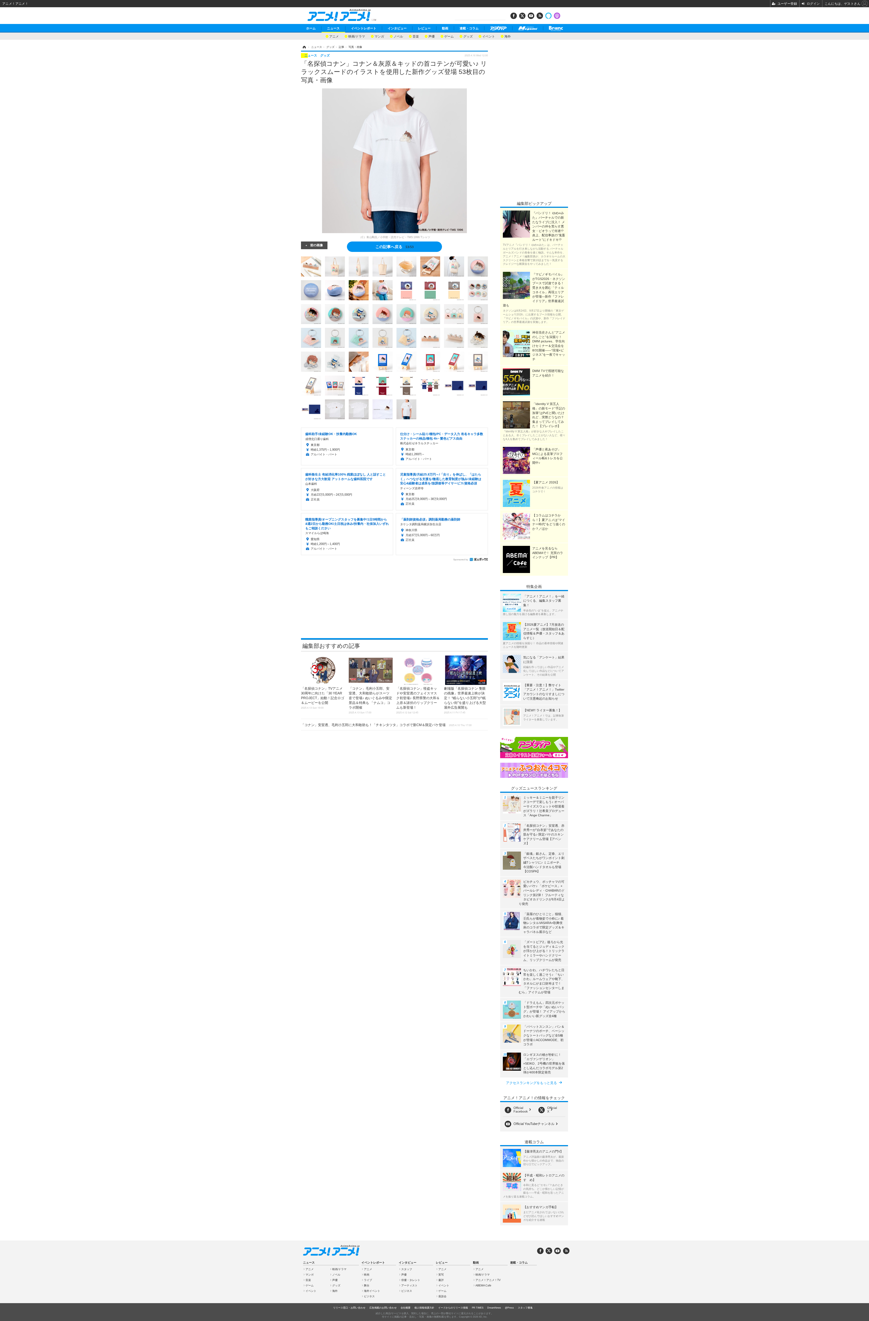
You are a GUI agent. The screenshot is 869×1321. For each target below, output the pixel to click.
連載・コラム (469, 28)
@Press (509, 1307)
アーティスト (409, 1285)
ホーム (311, 28)
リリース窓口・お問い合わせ (349, 1307)
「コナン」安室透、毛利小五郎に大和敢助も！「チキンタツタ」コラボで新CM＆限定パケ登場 (386, 725)
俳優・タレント (410, 1280)
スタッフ (406, 1269)
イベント (488, 36)
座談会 (442, 1296)
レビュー (424, 28)
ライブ (368, 1280)
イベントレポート (363, 28)
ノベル (398, 36)
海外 (507, 36)
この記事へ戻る (394, 246)
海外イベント (372, 1291)
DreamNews (494, 1307)
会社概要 (406, 1307)
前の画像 (316, 244)
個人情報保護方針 (424, 1307)
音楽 (416, 36)
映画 (366, 1274)
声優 (431, 36)
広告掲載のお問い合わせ (383, 1307)
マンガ (379, 36)
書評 (441, 1280)
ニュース (333, 28)
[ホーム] (304, 47)
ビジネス (369, 1296)
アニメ (334, 36)
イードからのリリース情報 (453, 1307)
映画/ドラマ (356, 36)
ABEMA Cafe (483, 1285)
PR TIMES (477, 1307)
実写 (441, 1274)
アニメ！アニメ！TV (488, 1280)
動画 (445, 28)
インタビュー (397, 28)
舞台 (366, 1285)
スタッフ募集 (525, 1307)
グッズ (468, 36)
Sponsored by (460, 559)
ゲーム (449, 36)
